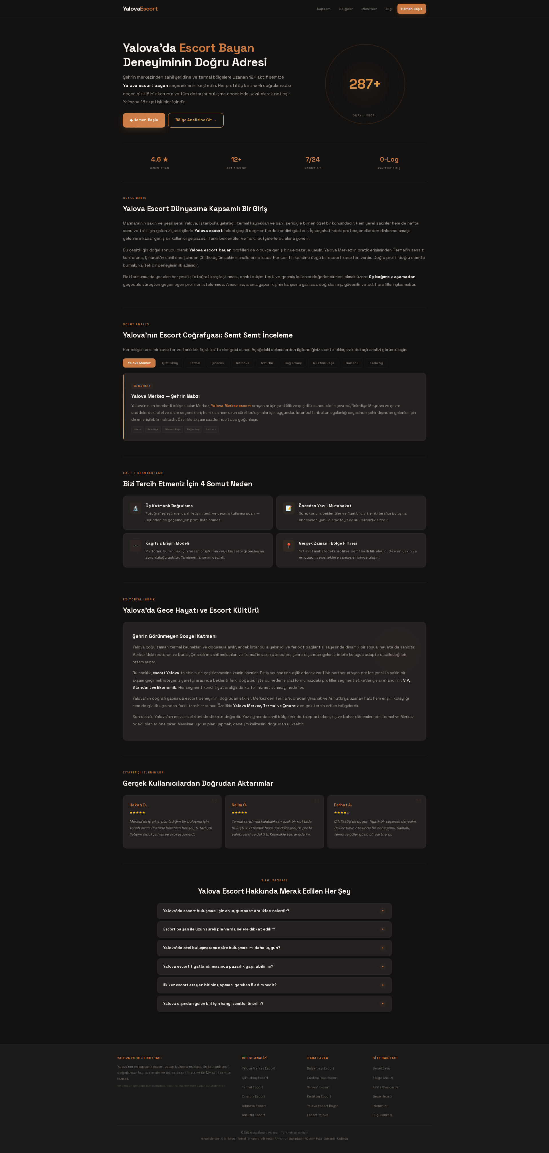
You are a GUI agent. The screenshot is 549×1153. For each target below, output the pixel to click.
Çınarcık (218, 363)
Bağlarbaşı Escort (320, 1068)
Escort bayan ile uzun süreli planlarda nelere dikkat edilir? (273, 929)
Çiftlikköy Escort (255, 1078)
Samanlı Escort (318, 1087)
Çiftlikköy (170, 363)
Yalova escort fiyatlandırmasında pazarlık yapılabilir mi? (273, 966)
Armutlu (267, 363)
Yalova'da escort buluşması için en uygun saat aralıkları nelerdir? (273, 910)
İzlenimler (369, 9)
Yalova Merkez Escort (258, 1068)
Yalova (140, 8)
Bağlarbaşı (293, 363)
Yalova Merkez (139, 363)
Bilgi (389, 9)
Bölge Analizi (383, 1078)
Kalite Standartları (386, 1087)
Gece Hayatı (382, 1096)
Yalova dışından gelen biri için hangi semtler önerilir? (273, 1003)
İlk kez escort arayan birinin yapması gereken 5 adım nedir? (273, 985)
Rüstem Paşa (323, 363)
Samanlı (352, 363)
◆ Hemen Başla (144, 120)
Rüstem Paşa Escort (322, 1078)
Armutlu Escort (253, 1115)
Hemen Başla (411, 9)
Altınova (242, 363)
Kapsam (324, 9)
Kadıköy (376, 363)
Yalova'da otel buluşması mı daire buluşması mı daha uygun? (273, 947)
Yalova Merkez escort (231, 405)
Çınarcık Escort (253, 1096)
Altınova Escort (254, 1106)
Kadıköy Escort (319, 1096)
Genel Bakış (382, 1068)
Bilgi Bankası (382, 1115)
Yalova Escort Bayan (323, 1106)
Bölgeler (346, 9)
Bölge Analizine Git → (195, 120)
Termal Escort (252, 1087)
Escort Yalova (317, 1115)
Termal (195, 363)
